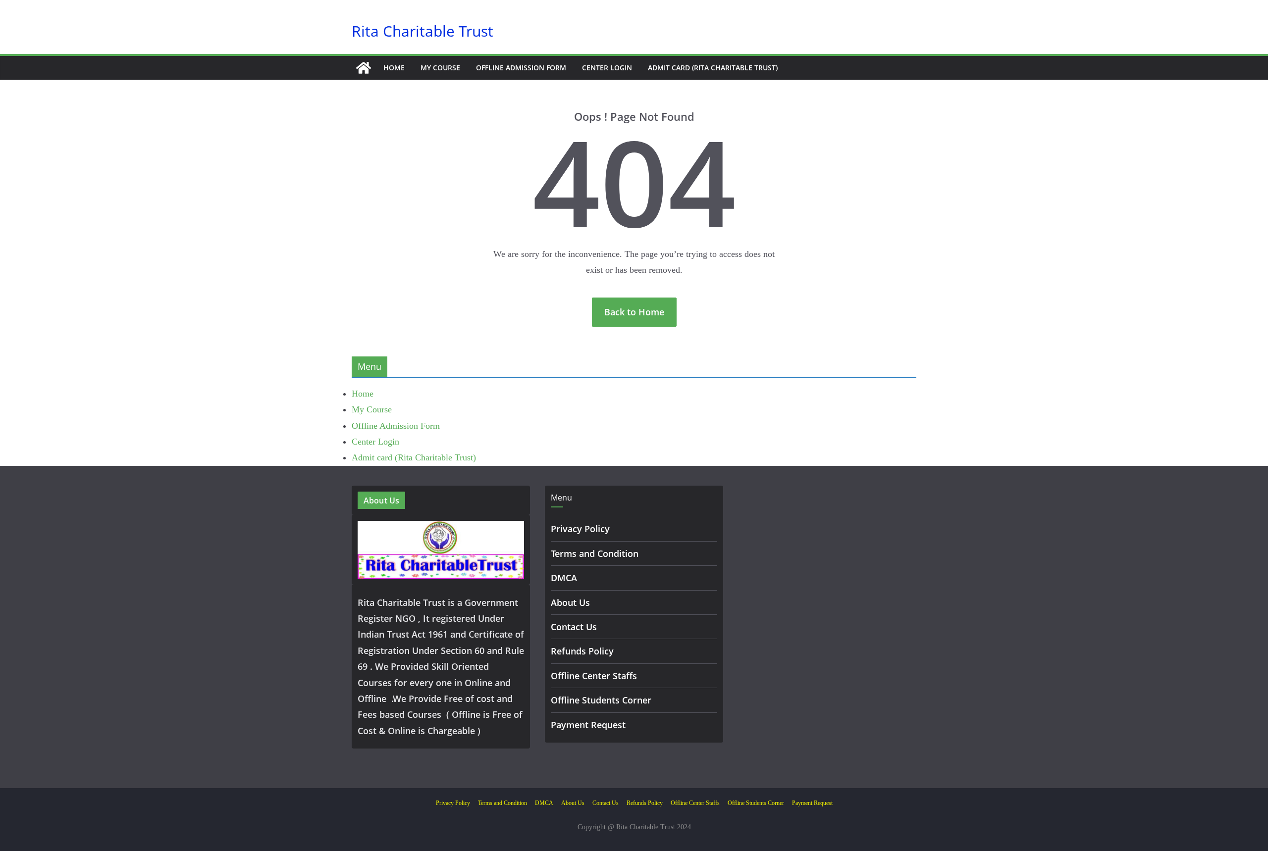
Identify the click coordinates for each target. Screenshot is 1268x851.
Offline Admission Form (521, 67)
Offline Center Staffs (594, 676)
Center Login (607, 67)
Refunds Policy (582, 651)
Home (394, 67)
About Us (570, 602)
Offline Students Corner (601, 700)
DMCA (564, 578)
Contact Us (574, 627)
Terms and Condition (594, 553)
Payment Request (588, 725)
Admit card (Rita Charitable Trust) (713, 67)
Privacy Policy (580, 529)
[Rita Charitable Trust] (363, 68)
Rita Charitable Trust (422, 31)
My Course (440, 67)
